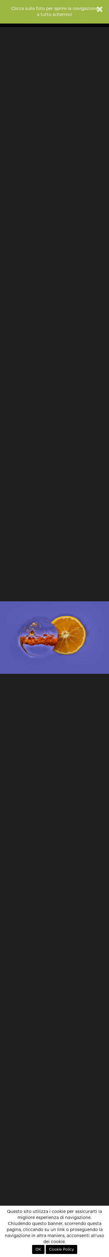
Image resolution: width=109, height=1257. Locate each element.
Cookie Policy (61, 1249)
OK (38, 1249)
